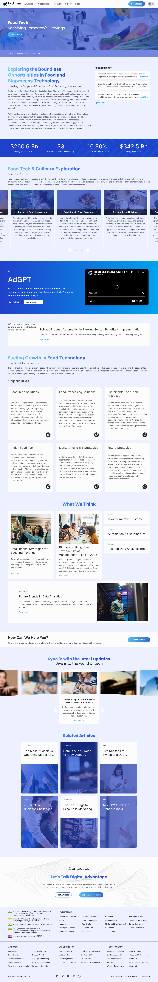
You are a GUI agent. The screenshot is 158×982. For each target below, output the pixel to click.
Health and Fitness (136, 917)
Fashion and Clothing (90, 920)
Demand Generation (16, 959)
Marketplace (13, 951)
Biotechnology (111, 920)
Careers (69, 4)
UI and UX (133, 959)
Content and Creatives (68, 962)
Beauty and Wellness (67, 931)
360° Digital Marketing (40, 959)
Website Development (116, 966)
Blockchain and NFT (115, 955)
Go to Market (86, 959)
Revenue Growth (14, 962)
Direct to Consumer (90, 917)
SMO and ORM (87, 955)
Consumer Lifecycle (40, 966)
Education (109, 917)
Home (10, 11)
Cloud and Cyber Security (139, 955)
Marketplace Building (115, 951)
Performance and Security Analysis (19, 966)
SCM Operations (65, 951)
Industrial (62, 924)
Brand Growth (13, 955)
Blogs (77, 4)
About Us (58, 4)
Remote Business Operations (91, 962)
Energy (61, 920)
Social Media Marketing (41, 951)
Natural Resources (136, 924)
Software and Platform (68, 917)
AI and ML (133, 966)
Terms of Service (130, 976)
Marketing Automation (41, 962)
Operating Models (66, 959)
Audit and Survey (65, 955)
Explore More (100, 103)
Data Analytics (135, 951)
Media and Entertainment (115, 924)
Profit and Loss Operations (91, 951)
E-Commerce (87, 928)
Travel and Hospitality (137, 920)
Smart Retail (110, 931)
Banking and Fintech (67, 928)
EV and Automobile (136, 928)
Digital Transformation (138, 962)
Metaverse (111, 962)
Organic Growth (38, 955)
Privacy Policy (116, 976)
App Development (114, 959)
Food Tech (86, 931)
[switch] (151, 4)
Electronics (109, 928)
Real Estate (86, 924)
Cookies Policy (144, 976)
